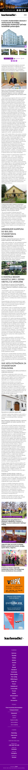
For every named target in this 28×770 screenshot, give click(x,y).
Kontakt (14, 737)
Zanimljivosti (14, 686)
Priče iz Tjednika (8, 58)
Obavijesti (14, 669)
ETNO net (14, 681)
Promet (14, 691)
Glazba (14, 693)
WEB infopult (14, 679)
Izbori (14, 698)
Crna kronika (14, 688)
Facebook (14, 749)
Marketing (14, 733)
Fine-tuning (14, 676)
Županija (14, 655)
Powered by (14, 766)
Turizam (14, 662)
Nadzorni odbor (14, 720)
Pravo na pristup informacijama (14, 707)
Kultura (14, 660)
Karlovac (14, 653)
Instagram (14, 753)
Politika (14, 658)
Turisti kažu (14, 672)
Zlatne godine (14, 674)
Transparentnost (14, 710)
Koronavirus (14, 700)
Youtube (14, 757)
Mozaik (14, 667)
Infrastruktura (14, 695)
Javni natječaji (14, 724)
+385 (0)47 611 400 (14, 745)
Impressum (14, 735)
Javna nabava (14, 722)
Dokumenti (14, 713)
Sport (14, 665)
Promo (14, 684)
